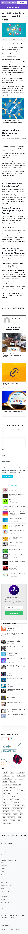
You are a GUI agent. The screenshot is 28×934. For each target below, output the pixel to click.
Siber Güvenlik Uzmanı (17, 808)
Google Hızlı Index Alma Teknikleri (16, 537)
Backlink (3, 899)
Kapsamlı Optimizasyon (6, 908)
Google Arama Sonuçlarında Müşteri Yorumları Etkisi (16, 555)
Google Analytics (7, 784)
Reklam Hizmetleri (5, 911)
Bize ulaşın (3, 855)
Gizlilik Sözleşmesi (15, 929)
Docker (21, 778)
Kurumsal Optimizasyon (7, 905)
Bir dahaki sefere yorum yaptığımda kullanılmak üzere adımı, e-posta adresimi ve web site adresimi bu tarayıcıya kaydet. (13, 470)
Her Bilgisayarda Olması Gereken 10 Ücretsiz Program (16, 567)
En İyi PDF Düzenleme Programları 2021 (17, 561)
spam (13, 811)
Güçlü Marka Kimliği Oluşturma (10, 790)
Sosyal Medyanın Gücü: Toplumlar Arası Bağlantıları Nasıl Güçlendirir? (15, 641)
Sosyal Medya (6, 811)
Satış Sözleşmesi (5, 929)
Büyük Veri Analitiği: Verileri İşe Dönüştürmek (17, 684)
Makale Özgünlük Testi (6, 885)
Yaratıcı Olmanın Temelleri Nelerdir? (15, 646)
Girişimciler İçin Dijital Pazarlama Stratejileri (16, 709)
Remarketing (17, 805)
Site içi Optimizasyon (6, 902)
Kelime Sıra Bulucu (5, 891)
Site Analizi (3, 871)
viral (4, 817)
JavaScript (5, 796)
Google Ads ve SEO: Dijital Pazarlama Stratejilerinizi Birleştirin (15, 634)
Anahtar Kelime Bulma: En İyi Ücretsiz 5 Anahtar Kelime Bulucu (17, 574)
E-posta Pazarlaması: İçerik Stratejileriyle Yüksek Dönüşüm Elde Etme (16, 653)
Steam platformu (6, 814)
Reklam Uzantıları (7, 805)
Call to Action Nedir (7, 778)
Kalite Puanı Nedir (14, 796)
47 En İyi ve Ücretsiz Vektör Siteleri (16, 525)
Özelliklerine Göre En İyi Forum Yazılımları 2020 (15, 519)
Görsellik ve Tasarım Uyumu (9, 787)
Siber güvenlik (6, 808)
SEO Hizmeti (4, 862)
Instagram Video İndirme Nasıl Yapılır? (17, 489)
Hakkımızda (4, 849)
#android (5, 772)
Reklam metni (17, 802)
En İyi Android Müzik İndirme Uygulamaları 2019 (15, 500)
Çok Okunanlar (14, 485)
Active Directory (21, 775)
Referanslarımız (5, 852)
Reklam (9, 802)
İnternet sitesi (6, 461)
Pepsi (4, 802)
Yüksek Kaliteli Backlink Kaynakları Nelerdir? (12, 384)
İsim (3, 449)
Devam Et (22, 2)
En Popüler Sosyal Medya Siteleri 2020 (17, 506)
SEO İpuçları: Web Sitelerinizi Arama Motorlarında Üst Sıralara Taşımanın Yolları (12, 355)
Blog (2, 874)
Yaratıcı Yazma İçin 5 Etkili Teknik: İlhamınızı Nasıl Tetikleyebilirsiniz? (16, 696)
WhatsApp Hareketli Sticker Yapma (16, 549)
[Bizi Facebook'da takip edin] (12, 835)
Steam (18, 811)
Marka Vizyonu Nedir (7, 799)
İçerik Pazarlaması (7, 823)
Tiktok (21, 814)
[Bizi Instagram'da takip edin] (21, 835)
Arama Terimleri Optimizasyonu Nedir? (13, 411)
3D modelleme (6, 775)
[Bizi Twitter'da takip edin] (17, 835)
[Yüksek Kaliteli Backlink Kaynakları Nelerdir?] (14, 372)
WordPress (12, 820)
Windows (5, 820)
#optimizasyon (20, 772)
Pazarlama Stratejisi (20, 799)
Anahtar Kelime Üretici (6, 888)
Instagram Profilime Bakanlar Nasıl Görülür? (16, 543)
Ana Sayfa (3, 846)
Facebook (5, 781)
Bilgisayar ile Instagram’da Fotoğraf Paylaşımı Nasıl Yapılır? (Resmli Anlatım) (17, 512)
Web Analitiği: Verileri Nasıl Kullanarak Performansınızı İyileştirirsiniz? (15, 703)
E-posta (4, 455)
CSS (15, 778)
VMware (19, 817)
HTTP (9, 793)
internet (22, 793)
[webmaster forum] (12, 753)
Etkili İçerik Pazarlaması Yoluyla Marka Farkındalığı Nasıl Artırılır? (15, 627)
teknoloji (15, 814)
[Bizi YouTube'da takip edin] (25, 835)
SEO (23, 805)
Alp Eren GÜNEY (16, 318)
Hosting (22, 790)
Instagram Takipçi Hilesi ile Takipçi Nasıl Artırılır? (17, 531)
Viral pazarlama (11, 817)
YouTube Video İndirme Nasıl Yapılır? (16, 494)
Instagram (15, 793)
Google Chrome (17, 784)
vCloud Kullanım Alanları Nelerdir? (14, 678)
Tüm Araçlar (4, 882)
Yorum (4, 436)
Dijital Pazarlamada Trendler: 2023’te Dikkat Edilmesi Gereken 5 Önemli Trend (16, 659)
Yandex (19, 820)
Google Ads (13, 781)
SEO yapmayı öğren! (6, 865)
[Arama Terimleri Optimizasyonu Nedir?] (14, 400)
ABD (13, 775)
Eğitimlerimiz (4, 868)
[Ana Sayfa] (13, 7)
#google (12, 772)
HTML (4, 793)
